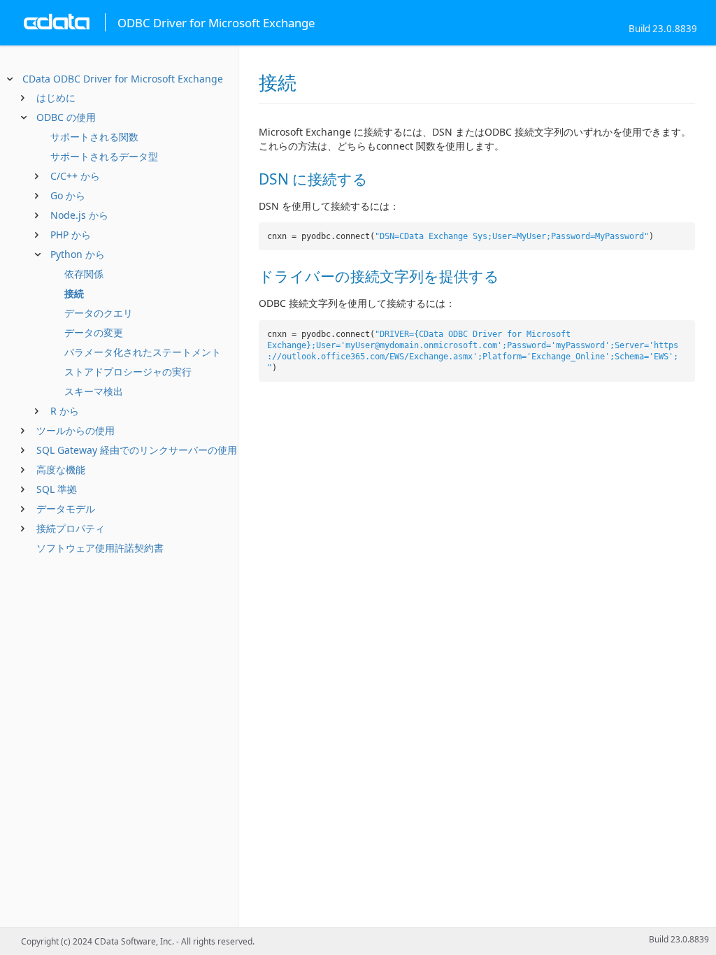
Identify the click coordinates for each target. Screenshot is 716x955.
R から (64, 410)
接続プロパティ (70, 528)
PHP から (70, 234)
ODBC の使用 (66, 117)
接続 (74, 293)
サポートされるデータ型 (104, 156)
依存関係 (83, 273)
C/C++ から (75, 175)
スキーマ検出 (93, 391)
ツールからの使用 (75, 430)
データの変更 (93, 332)
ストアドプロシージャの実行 (128, 371)
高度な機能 (60, 469)
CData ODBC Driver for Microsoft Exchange (122, 78)
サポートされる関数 (94, 136)
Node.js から (79, 215)
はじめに (56, 97)
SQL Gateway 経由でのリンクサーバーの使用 (136, 450)
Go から (67, 195)
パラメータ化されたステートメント (142, 352)
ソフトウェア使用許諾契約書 (100, 547)
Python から (77, 254)
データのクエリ (98, 312)
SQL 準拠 (56, 489)
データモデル (65, 508)
